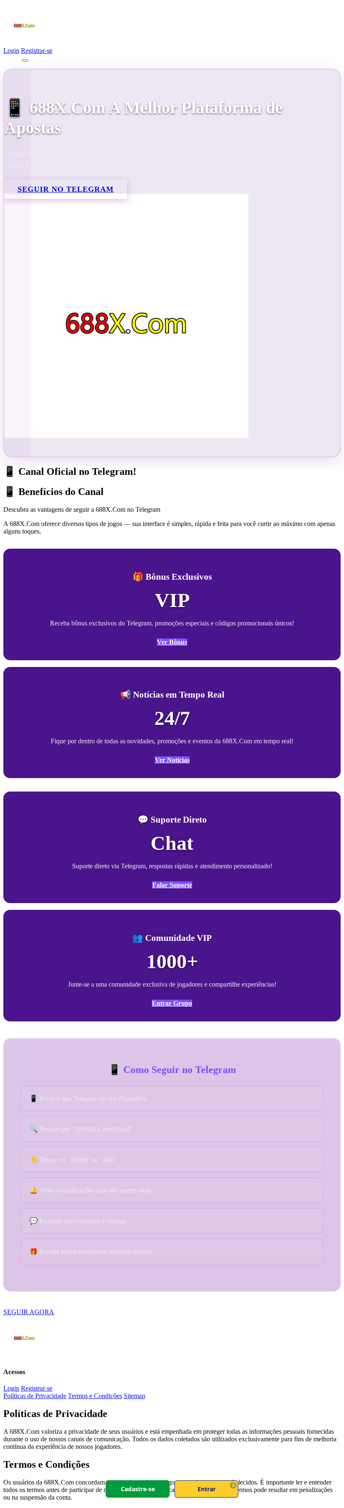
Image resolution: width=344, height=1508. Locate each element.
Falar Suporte (172, 884)
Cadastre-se (138, 1489)
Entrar (207, 1489)
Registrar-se (36, 50)
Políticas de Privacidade (34, 1395)
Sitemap (134, 1395)
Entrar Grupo (172, 1003)
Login (11, 50)
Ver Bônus (172, 642)
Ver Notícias (172, 759)
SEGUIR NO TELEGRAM (66, 189)
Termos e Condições (95, 1395)
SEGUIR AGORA (28, 1311)
